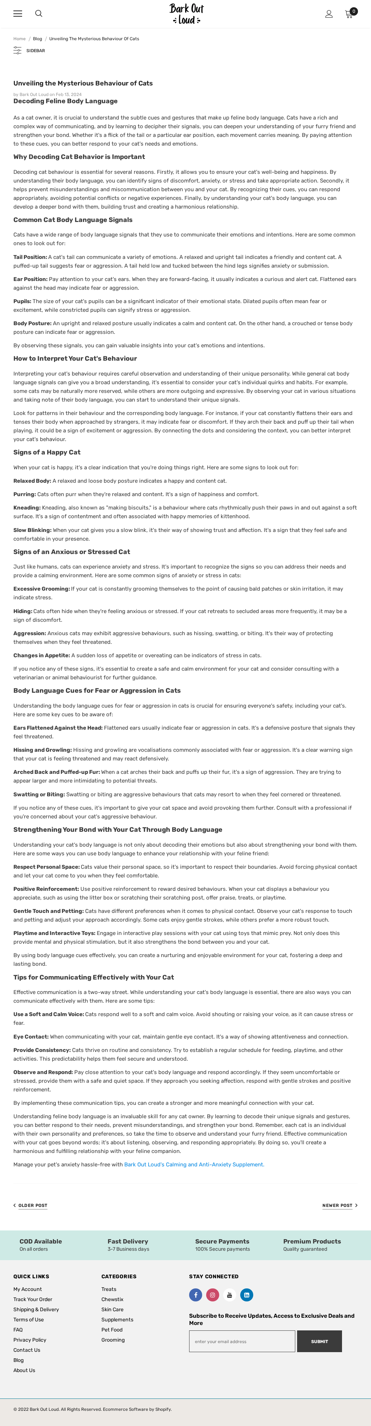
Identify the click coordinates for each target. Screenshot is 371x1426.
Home (19, 38)
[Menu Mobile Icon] (17, 13)
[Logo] (186, 13)
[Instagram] (212, 1294)
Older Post (32, 1205)
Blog (37, 38)
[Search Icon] (46, 13)
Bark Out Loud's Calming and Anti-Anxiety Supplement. (194, 1164)
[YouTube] (229, 1294)
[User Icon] (329, 14)
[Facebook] (195, 1294)
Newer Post (337, 1205)
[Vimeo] (246, 1294)
